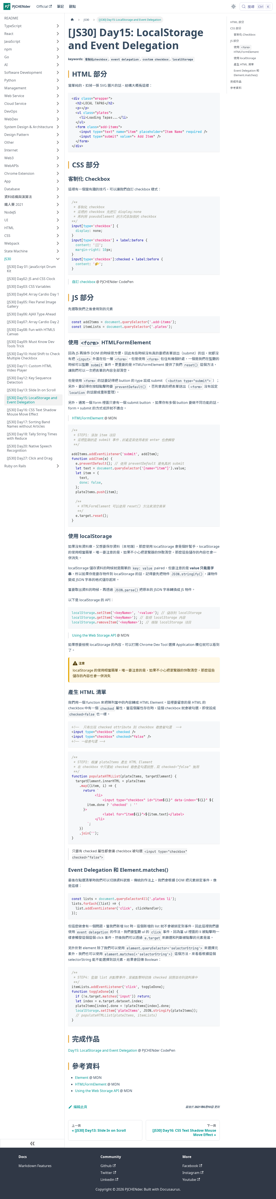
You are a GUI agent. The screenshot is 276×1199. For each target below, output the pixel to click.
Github (106, 1165)
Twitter (106, 1172)
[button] (32, 25)
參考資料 (236, 88)
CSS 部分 (235, 28)
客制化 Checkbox (245, 34)
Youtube (189, 1179)
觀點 (72, 6)
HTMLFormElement (88, 418)
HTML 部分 (237, 22)
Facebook (190, 1165)
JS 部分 (234, 41)
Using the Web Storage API (94, 635)
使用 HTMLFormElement (246, 49)
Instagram (190, 1172)
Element (81, 1077)
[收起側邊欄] (32, 1143)
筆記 (60, 6)
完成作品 (236, 81)
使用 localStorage (245, 58)
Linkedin (107, 1179)
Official (42, 6)
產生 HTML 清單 (244, 64)
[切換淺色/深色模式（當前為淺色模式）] (233, 6)
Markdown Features (35, 1165)
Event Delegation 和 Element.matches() (246, 73)
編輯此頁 (80, 1107)
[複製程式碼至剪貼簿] (214, 98)
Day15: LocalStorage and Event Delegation (102, 1050)
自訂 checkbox (83, 281)
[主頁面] (72, 19)
